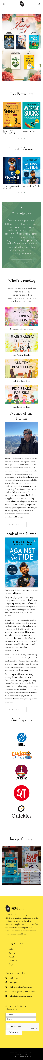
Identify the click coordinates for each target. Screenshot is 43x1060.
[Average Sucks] (16, 115)
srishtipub (13, 983)
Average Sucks (14, 131)
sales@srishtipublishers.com (21, 996)
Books (11, 949)
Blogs (11, 964)
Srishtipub (14, 978)
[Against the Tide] (18, 170)
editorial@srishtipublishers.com (22, 992)
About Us (12, 957)
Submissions (13, 953)
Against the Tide (17, 186)
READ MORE (15, 524)
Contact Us (13, 961)
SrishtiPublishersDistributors (21, 987)
